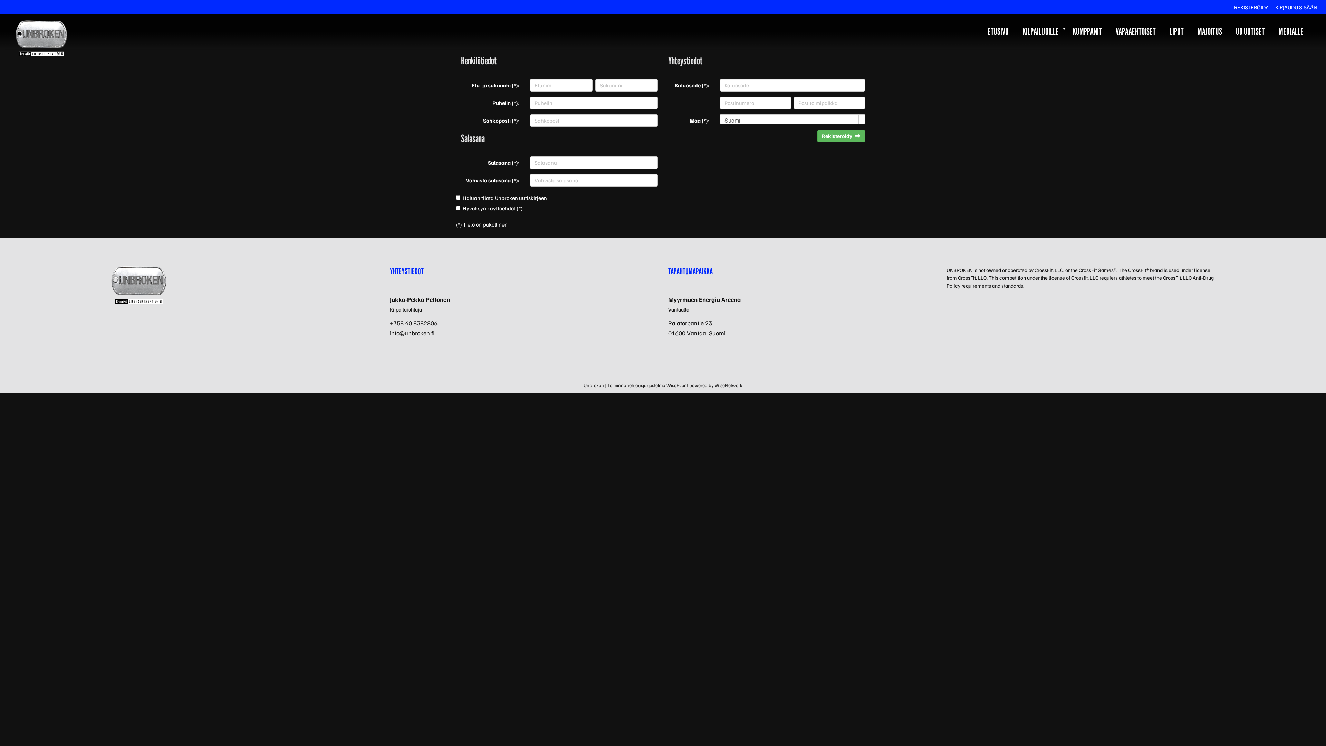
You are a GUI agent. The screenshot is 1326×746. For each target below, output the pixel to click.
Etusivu (998, 31)
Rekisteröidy (1251, 7)
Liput (1177, 31)
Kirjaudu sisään (1296, 7)
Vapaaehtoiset (1136, 31)
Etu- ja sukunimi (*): (496, 85)
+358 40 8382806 (414, 323)
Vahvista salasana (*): (493, 180)
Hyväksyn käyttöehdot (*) (493, 208)
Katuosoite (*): (692, 85)
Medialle (1291, 31)
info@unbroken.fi (412, 333)
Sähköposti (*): (501, 120)
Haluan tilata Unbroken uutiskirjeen (505, 197)
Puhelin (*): (506, 102)
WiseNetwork (728, 385)
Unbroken (594, 385)
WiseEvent (677, 385)
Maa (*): (700, 120)
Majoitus (1210, 31)
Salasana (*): (504, 162)
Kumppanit (1087, 31)
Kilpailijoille (1040, 31)
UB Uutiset (1250, 31)
